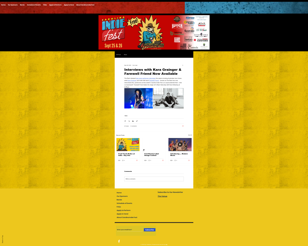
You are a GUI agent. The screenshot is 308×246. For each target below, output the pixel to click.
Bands (119, 200)
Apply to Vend (122, 214)
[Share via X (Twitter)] (129, 121)
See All (190, 135)
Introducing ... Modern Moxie (179, 154)
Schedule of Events (124, 203)
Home (119, 193)
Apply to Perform (123, 210)
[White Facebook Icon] (119, 241)
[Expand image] (138, 98)
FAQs (119, 207)
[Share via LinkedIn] (133, 121)
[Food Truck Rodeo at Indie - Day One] (128, 144)
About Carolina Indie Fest (127, 217)
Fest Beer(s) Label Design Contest (151, 154)
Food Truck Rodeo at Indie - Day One (126, 154)
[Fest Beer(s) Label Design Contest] (154, 144)
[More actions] (183, 65)
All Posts (118, 54)
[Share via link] (137, 121)
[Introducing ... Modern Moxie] (180, 144)
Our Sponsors (122, 196)
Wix (166, 244)
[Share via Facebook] (125, 121)
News (125, 54)
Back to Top (2, 239)
